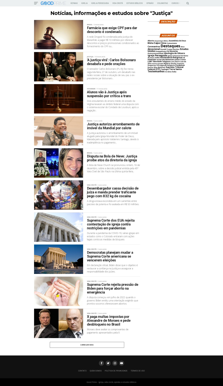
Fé (168, 51)
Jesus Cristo (180, 59)
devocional (154, 49)
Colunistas (162, 3)
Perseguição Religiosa (166, 65)
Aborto (151, 40)
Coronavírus (154, 46)
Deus (183, 47)
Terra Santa (175, 69)
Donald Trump (166, 49)
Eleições (176, 49)
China (163, 43)
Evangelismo (161, 51)
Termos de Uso (138, 371)
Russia (150, 67)
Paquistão (180, 63)
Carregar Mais (87, 345)
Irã (184, 57)
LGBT (150, 61)
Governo (173, 51)
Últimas (74, 3)
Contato (82, 371)
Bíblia (150, 43)
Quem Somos (96, 371)
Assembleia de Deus (177, 41)
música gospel (157, 63)
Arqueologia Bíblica (161, 41)
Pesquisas (180, 65)
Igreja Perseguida (157, 55)
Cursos (175, 3)
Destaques (170, 45)
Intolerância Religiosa (171, 57)
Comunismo (172, 43)
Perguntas (152, 65)
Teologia (165, 69)
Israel (159, 59)
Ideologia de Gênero (174, 53)
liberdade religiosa (161, 61)
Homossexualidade (155, 53)
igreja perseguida (100, 3)
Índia (174, 71)
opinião (150, 3)
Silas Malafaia (159, 67)
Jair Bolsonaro (168, 59)
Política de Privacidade (116, 371)
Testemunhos (156, 71)
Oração (173, 63)
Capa (157, 42)
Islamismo (152, 59)
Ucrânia (168, 72)
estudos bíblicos (134, 3)
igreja (84, 3)
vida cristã (117, 3)
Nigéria (167, 63)
